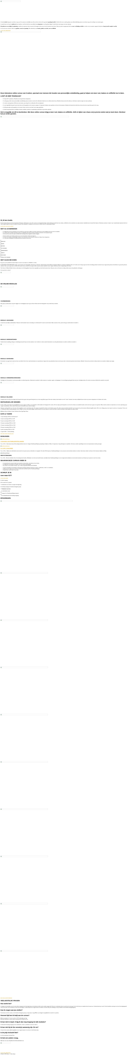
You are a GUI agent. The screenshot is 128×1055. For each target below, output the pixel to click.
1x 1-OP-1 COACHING (7, 448)
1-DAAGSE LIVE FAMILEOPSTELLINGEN (12, 441)
